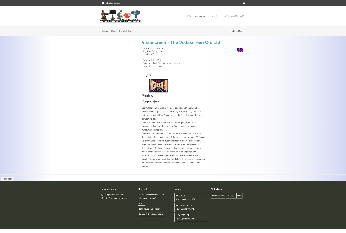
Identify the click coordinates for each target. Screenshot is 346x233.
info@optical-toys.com (112, 3)
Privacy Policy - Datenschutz (151, 214)
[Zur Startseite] (120, 16)
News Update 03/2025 (185, 209)
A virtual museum (234, 16)
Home (188, 16)
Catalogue (201, 16)
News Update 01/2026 (185, 199)
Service (215, 16)
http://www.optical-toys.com (116, 198)
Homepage (105, 31)
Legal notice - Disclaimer (149, 209)
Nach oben (7, 179)
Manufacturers (218, 196)
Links (239, 196)
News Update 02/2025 (185, 219)
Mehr (141, 204)
